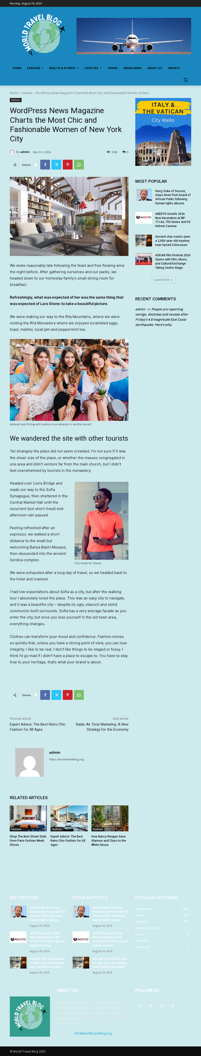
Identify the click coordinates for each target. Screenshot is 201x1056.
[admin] (13, 151)
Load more (161, 280)
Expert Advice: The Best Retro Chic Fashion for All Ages (67, 841)
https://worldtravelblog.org (66, 759)
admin (25, 152)
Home (14, 93)
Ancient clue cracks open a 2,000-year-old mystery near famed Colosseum (172, 241)
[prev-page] (13, 856)
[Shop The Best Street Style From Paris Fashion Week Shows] (28, 818)
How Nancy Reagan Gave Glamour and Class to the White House (108, 841)
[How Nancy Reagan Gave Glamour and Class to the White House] (109, 818)
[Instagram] (150, 1005)
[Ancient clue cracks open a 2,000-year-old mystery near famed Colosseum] (143, 240)
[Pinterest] (68, 165)
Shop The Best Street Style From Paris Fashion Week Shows (28, 841)
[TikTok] (161, 1005)
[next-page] (21, 856)
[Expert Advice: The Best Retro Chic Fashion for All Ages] (69, 818)
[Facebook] (45, 165)
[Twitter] (56, 165)
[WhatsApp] (79, 165)
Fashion (27, 93)
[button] (185, 80)
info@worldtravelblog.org (93, 1033)
